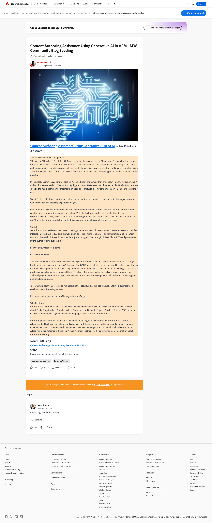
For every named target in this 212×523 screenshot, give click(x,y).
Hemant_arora (43, 405)
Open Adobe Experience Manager (165, 27)
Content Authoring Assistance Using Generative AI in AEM (72, 146)
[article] (83, 417)
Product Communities (19, 13)
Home (6, 13)
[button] (193, 13)
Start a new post (103, 384)
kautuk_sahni (42, 62)
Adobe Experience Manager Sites (63, 13)
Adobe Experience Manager (39, 13)
